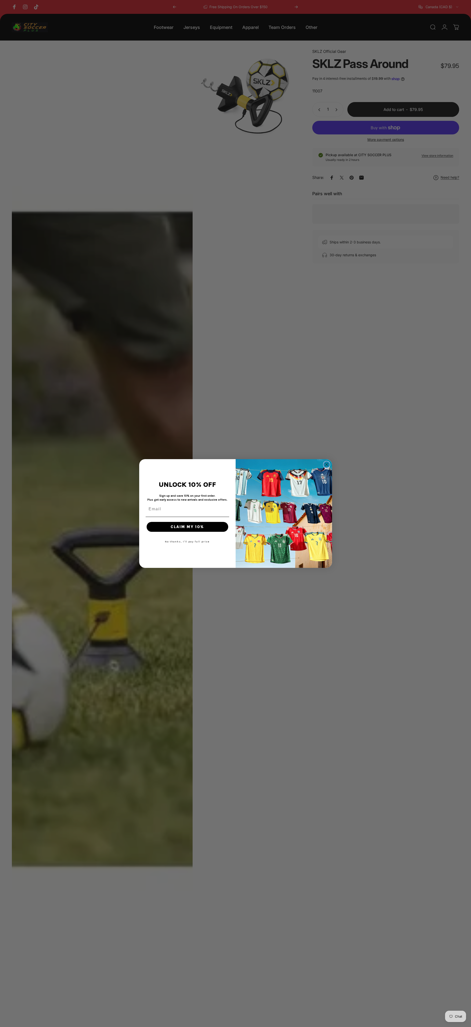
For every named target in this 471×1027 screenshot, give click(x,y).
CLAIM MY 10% (187, 526)
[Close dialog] (327, 465)
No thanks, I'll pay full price (187, 541)
